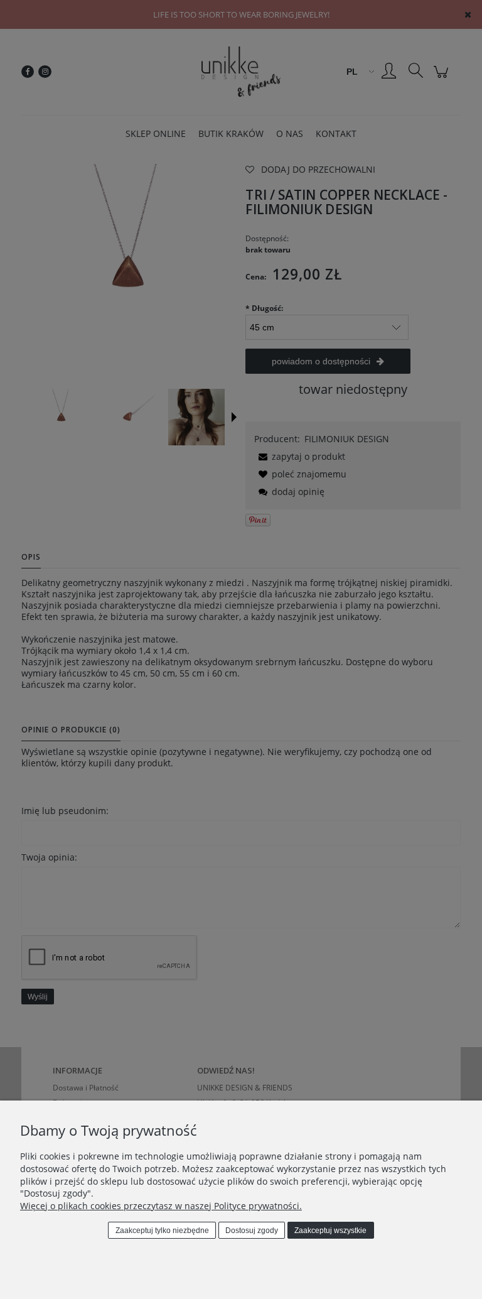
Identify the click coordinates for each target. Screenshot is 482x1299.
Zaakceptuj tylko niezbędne (162, 1230)
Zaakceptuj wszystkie (330, 1230)
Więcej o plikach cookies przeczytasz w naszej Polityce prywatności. (161, 1206)
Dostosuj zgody (251, 1230)
